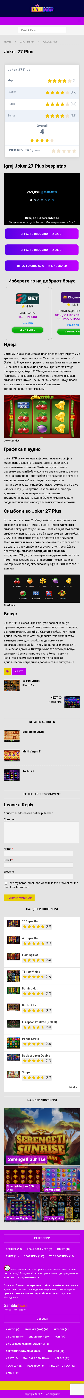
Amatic (12, 1329)
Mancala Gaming (36, 1358)
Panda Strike (30, 1038)
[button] (78, 21)
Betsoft (61, 1329)
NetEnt (62, 1358)
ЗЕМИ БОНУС (27, 330)
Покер (63, 1249)
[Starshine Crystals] (23, 1208)
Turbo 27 (28, 771)
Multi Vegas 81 (32, 751)
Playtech (14, 1365)
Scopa (26, 1072)
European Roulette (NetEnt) (39, 1022)
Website (9, 871)
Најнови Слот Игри (42, 1100)
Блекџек (14, 1249)
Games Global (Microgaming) (27, 1344)
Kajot (19, 671)
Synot (12, 1373)
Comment (10, 819)
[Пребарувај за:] (42, 29)
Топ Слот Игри (61, 1256)
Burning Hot (30, 988)
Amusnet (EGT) (36, 1329)
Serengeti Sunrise (27, 1159)
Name (8, 848)
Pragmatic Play (62, 1365)
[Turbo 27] (12, 775)
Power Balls (52, 1189)
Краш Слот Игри (39, 1249)
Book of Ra (29, 1005)
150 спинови (27, 317)
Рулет (12, 1256)
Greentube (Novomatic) (23, 1351)
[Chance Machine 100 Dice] (23, 1179)
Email (7, 860)
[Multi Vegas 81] (12, 755)
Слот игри (34, 1256)
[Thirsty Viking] (61, 1208)
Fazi (60, 1336)
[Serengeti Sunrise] (42, 1136)
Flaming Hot (30, 955)
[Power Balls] (61, 1179)
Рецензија (27, 323)
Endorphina (39, 1336)
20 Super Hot (30, 921)
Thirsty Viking (31, 971)
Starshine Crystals (19, 1218)
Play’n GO (35, 1365)
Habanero (55, 1351)
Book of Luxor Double (36, 1055)
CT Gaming (14, 1336)
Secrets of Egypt (33, 731)
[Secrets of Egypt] (12, 736)
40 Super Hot (30, 938)
